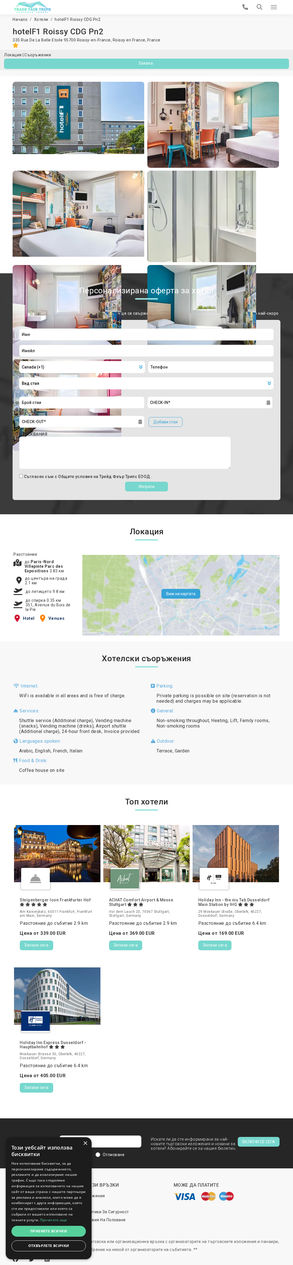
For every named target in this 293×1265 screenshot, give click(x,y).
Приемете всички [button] (48, 1231)
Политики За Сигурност (105, 1212)
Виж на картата (180, 593)
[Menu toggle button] (273, 7)
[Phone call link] (245, 7)
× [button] (85, 1143)
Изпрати (147, 486)
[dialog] (49, 1198)
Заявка (145, 63)
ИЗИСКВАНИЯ (33, 434)
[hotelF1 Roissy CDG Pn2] (78, 125)
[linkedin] (47, 1259)
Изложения (93, 1196)
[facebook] (16, 1259)
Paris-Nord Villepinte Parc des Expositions (44, 566)
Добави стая (165, 422)
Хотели (41, 19)
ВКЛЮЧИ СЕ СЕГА (258, 1142)
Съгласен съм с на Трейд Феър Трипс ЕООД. (88, 476)
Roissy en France (129, 40)
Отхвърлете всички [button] (48, 1245)
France (154, 40)
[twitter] (32, 1259)
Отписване (114, 1154)
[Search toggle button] (259, 7)
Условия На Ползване (104, 1220)
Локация (13, 55)
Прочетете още (53, 1220)
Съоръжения (37, 55)
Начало (20, 19)
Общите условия (76, 476)
